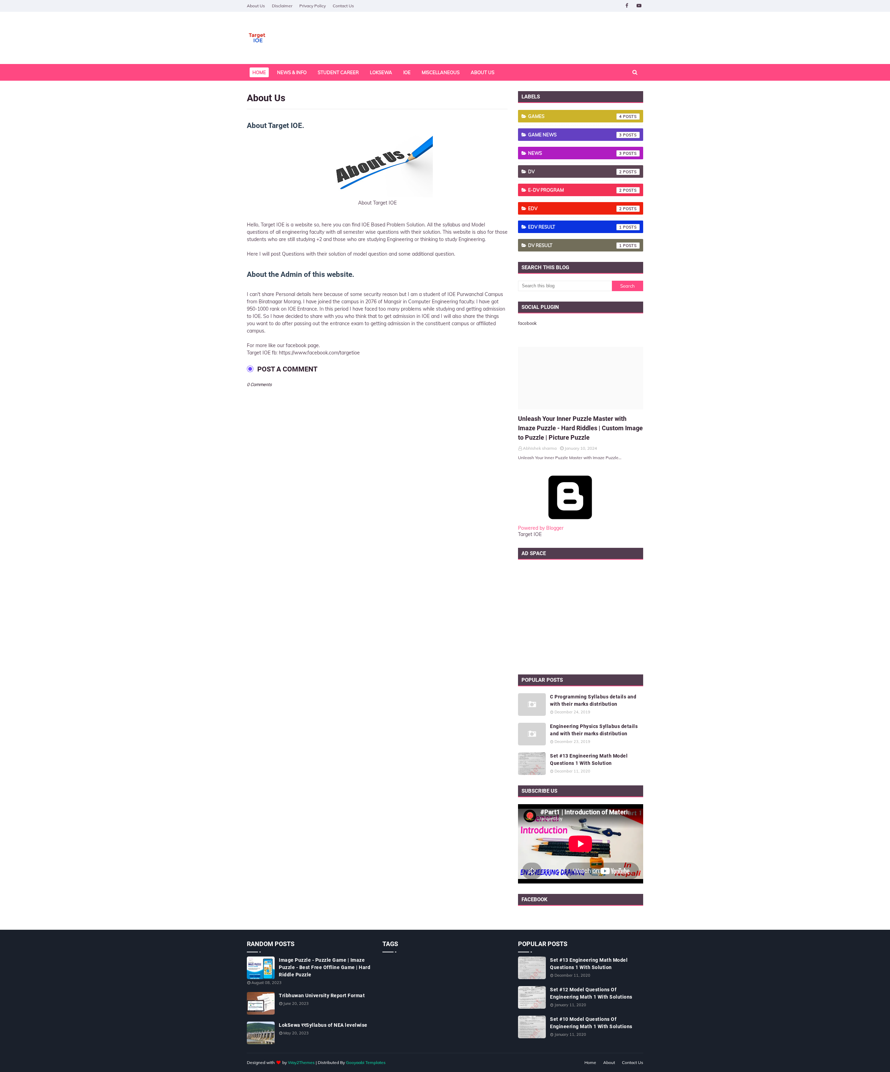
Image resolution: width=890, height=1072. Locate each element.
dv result (575, 245)
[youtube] (638, 5)
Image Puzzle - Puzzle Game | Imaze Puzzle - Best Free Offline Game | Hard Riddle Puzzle (324, 967)
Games (575, 116)
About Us (256, 5)
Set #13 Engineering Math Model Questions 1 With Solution (589, 759)
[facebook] (626, 5)
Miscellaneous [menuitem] (441, 72)
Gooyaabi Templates (366, 1062)
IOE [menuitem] (407, 72)
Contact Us (343, 5)
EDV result (575, 227)
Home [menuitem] (259, 72)
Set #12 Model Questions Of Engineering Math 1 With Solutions (591, 993)
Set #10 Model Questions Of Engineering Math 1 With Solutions (591, 1022)
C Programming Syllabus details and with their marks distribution (593, 700)
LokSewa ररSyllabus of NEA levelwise (323, 1025)
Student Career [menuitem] (338, 72)
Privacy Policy (312, 5)
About (609, 1062)
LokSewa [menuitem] (381, 72)
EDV (575, 208)
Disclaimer (282, 5)
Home (590, 1062)
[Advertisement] (580, 615)
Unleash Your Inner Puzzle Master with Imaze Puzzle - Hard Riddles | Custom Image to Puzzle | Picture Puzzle (580, 428)
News (575, 153)
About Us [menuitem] (482, 72)
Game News (575, 134)
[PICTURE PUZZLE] (580, 378)
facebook (527, 323)
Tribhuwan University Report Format (322, 995)
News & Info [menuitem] (292, 72)
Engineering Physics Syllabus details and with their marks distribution (594, 729)
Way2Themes (301, 1062)
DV (575, 171)
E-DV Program (575, 190)
